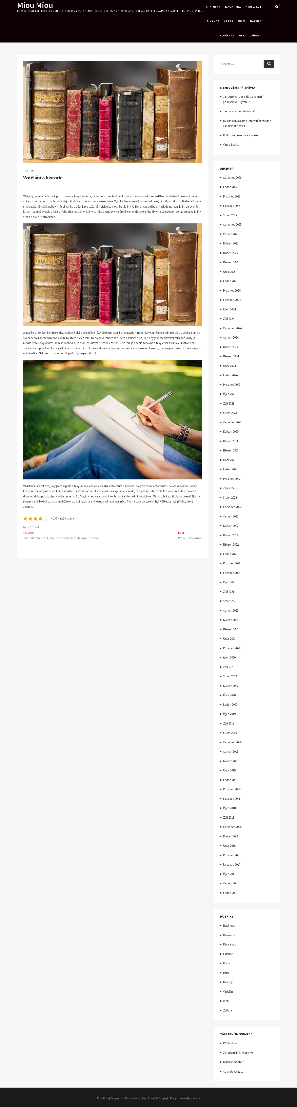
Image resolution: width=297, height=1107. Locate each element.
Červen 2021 (230, 610)
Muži (241, 21)
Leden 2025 (230, 281)
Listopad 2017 (231, 864)
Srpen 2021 (230, 601)
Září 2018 (228, 817)
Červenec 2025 (232, 224)
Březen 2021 (231, 629)
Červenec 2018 (232, 827)
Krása (228, 21)
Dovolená (233, 7)
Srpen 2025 (230, 215)
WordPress (148, 1098)
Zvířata (255, 35)
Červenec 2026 (232, 178)
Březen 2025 (231, 262)
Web (242, 35)
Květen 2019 (230, 761)
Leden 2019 (230, 780)
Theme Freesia (132, 1098)
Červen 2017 (230, 883)
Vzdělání (226, 35)
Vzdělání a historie (43, 177)
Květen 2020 (230, 686)
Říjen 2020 (229, 657)
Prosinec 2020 (231, 648)
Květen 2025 (230, 243)
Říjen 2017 (229, 874)
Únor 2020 (229, 695)
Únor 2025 (229, 272)
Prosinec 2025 (231, 196)
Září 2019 (228, 723)
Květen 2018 (230, 836)
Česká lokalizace (233, 1071)
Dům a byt (254, 7)
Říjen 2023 (229, 394)
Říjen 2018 (229, 808)
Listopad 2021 (231, 573)
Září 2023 (228, 403)
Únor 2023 (229, 460)
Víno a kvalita (231, 145)
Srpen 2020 (230, 676)
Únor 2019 (229, 770)
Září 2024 (228, 319)
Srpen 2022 (230, 497)
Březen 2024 (231, 356)
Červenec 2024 (232, 328)
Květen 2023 (230, 431)
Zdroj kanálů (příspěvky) (238, 1053)
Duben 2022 (230, 535)
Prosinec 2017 (231, 855)
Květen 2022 (230, 526)
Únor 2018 (229, 846)
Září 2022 (228, 488)
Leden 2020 (230, 704)
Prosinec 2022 (231, 479)
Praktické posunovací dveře (240, 135)
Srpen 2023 (230, 413)
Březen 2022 (231, 544)
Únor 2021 (229, 639)
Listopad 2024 (231, 300)
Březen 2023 (231, 450)
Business (213, 7)
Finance (213, 21)
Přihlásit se (230, 1043)
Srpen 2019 (230, 733)
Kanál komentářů (233, 1062)
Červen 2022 (230, 516)
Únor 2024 (229, 366)
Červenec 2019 (232, 742)
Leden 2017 (230, 893)
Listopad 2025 (231, 206)
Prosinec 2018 (231, 789)
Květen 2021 (230, 620)
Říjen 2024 (229, 309)
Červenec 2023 (232, 422)
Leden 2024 (230, 375)
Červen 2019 (230, 751)
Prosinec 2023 (231, 385)
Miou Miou (35, 5)
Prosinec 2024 (231, 290)
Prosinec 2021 (231, 563)
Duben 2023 (230, 441)
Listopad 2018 (231, 799)
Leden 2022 (230, 554)
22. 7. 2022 (28, 171)
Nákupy (256, 21)
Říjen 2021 (229, 582)
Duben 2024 (230, 347)
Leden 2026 (230, 187)
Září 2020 (228, 667)
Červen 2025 (230, 234)
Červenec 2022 (232, 507)
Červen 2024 (230, 337)
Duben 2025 (230, 253)
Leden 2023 (230, 469)
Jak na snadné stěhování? (239, 111)
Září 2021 (228, 592)
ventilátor (195, 1098)
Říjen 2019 (229, 714)
